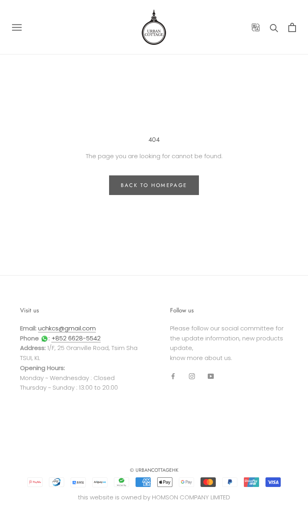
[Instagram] (192, 376)
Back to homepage (154, 185)
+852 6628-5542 (76, 338)
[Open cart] (292, 27)
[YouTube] (211, 376)
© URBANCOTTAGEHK (154, 470)
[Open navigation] (17, 27)
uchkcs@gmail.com (67, 328)
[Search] (274, 27)
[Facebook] (173, 376)
